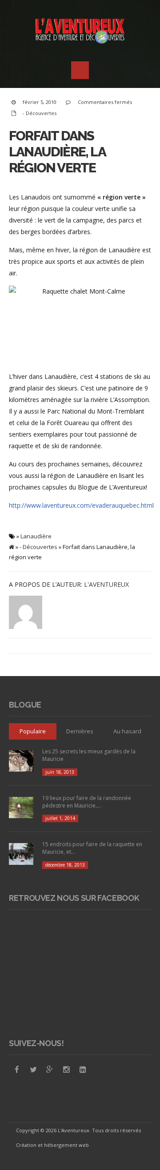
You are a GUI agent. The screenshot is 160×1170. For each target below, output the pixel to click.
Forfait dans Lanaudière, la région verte (57, 151)
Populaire (33, 731)
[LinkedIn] (83, 1070)
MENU (80, 70)
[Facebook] (17, 1070)
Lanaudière (36, 536)
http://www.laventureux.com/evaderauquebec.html (81, 505)
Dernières (79, 731)
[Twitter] (33, 1070)
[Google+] (50, 1070)
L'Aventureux (106, 584)
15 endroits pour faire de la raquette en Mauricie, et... (92, 848)
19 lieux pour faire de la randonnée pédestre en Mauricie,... (86, 801)
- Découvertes (39, 113)
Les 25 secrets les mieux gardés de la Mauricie (89, 755)
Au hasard (127, 731)
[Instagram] (66, 1070)
